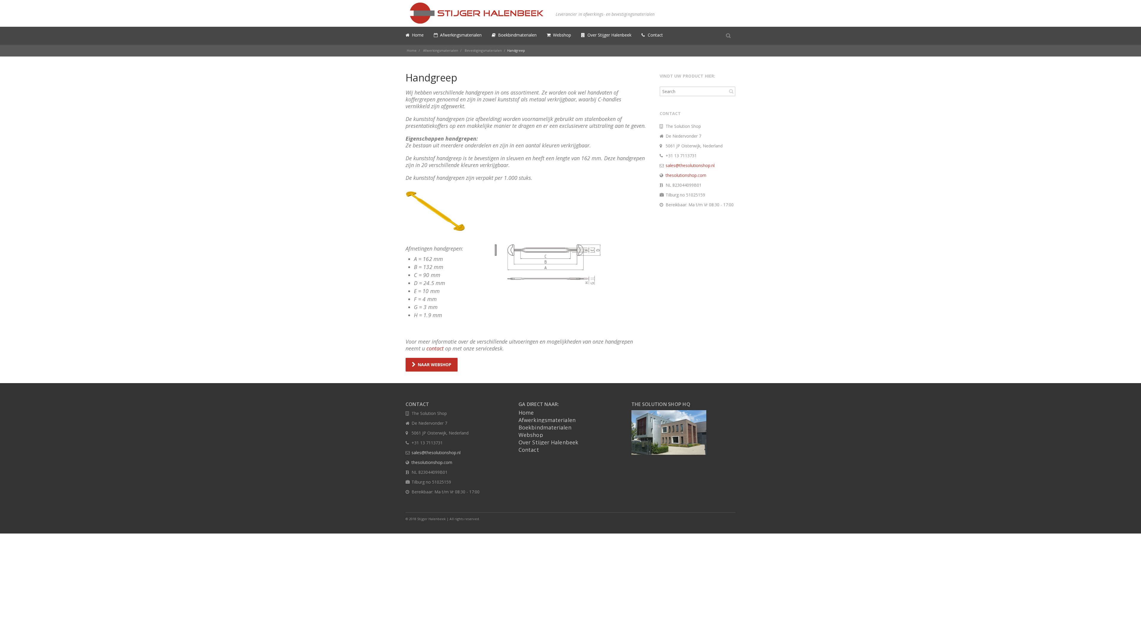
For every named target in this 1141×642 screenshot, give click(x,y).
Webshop (531, 434)
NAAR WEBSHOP (434, 364)
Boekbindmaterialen (545, 427)
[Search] (728, 35)
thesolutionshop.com (686, 175)
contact (435, 348)
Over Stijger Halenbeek (548, 442)
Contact (529, 449)
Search (731, 91)
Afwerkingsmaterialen (547, 420)
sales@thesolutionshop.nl (690, 165)
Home (526, 412)
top (1129, 630)
